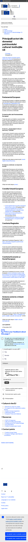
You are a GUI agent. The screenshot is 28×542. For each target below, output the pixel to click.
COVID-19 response (10, 420)
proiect (16, 184)
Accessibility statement (7, 452)
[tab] (14, 389)
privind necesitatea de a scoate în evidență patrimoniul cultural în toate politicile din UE (14, 210)
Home (5, 29)
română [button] (14, 16)
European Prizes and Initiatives (13, 414)
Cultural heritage (8, 31)
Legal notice (4, 508)
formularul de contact (18, 344)
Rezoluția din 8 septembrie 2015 (11, 103)
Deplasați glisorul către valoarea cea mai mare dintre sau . (13, 372)
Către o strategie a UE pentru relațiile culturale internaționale (13, 315)
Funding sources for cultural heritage (14, 423)
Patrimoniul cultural (10, 412)
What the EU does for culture (12, 406)
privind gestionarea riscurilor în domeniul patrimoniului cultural (15, 206)
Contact (3, 494)
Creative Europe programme (12, 411)
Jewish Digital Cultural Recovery (13, 160)
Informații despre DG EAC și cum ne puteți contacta (12, 460)
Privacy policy (4, 505)
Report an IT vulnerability (7, 497)
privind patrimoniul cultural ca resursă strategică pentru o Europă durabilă (14, 218)
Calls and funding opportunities (13, 421)
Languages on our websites (8, 500)
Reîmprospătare (9, 398)
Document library (9, 424)
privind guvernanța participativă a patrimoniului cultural (13, 213)
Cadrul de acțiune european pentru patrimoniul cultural (11, 58)
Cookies (3, 502)
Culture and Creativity (7, 442)
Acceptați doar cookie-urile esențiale (16, 538)
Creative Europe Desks (11, 432)
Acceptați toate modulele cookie (16, 534)
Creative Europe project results (13, 426)
